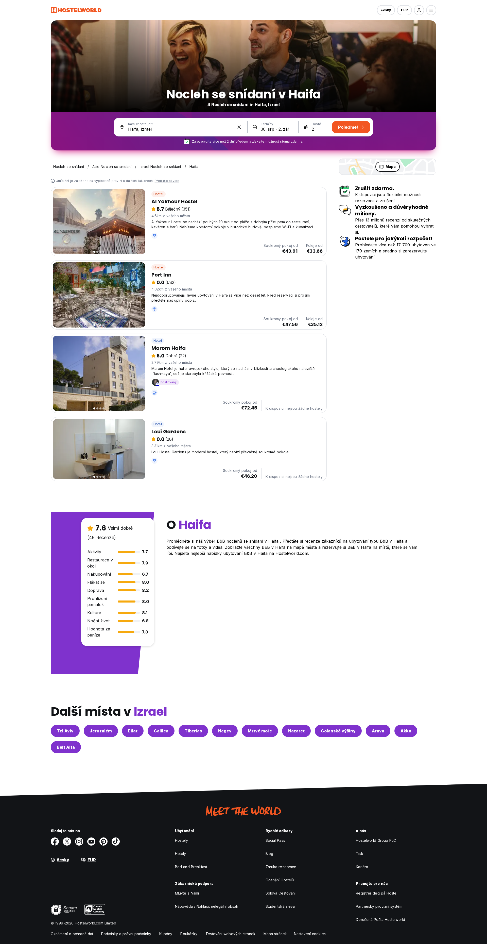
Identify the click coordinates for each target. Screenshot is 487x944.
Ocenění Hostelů (280, 880)
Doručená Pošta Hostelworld (380, 919)
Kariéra (362, 867)
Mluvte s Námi (187, 893)
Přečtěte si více (167, 181)
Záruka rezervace (281, 867)
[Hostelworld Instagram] (79, 841)
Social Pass (275, 840)
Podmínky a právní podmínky (126, 934)
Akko (406, 730)
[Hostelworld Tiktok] (116, 841)
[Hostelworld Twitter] (67, 841)
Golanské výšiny (338, 730)
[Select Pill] (419, 10)
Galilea (161, 730)
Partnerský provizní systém (379, 906)
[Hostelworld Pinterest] (103, 841)
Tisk (359, 853)
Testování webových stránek (230, 934)
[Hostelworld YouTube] (91, 841)
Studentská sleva (280, 906)
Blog (269, 853)
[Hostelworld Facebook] (55, 841)
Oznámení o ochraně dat (72, 934)
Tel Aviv (65, 730)
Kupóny (165, 934)
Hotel (157, 340)
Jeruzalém (101, 730)
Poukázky (188, 934)
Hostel (158, 194)
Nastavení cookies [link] (310, 934)
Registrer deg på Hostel (376, 893)
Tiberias (193, 730)
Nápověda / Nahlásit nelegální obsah (206, 906)
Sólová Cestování (281, 893)
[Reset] (239, 127)
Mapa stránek (275, 934)
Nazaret (296, 730)
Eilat (132, 730)
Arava (378, 730)
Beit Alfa (66, 747)
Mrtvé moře (260, 730)
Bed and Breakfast (191, 867)
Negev (225, 730)
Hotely (180, 853)
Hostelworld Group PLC (376, 840)
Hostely (181, 840)
